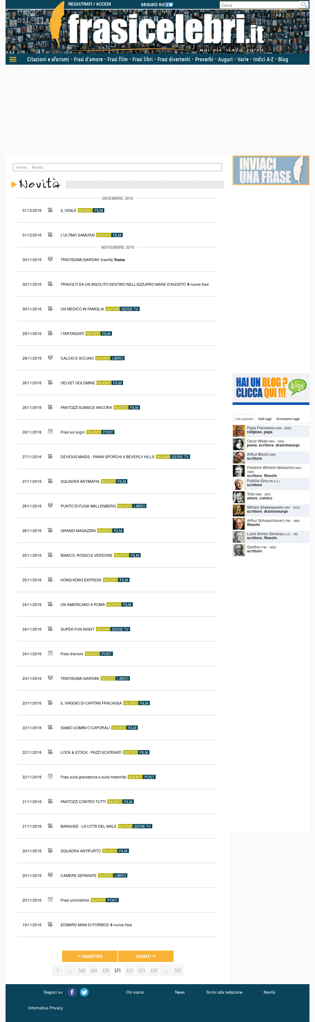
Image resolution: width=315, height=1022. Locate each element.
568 (81, 970)
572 (129, 970)
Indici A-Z (263, 59)
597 (177, 970)
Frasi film (117, 59)
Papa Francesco (260, 427)
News (180, 992)
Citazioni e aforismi (48, 59)
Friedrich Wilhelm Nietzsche (270, 467)
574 (153, 970)
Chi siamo (135, 992)
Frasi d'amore (88, 59)
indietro (90, 956)
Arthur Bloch (257, 454)
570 (105, 970)
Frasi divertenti (174, 59)
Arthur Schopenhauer (265, 520)
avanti (146, 956)
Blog (283, 59)
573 (141, 970)
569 (93, 970)
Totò (250, 493)
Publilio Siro (257, 480)
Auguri (225, 59)
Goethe (253, 546)
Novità (269, 992)
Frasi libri (142, 59)
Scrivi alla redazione (224, 992)
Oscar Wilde (257, 440)
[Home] (157, 28)
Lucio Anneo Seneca (264, 533)
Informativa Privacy (45, 1008)
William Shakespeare (265, 507)
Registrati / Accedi (89, 4)
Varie (243, 59)
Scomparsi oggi (287, 418)
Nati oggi (264, 418)
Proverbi (204, 59)
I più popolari (244, 418)
